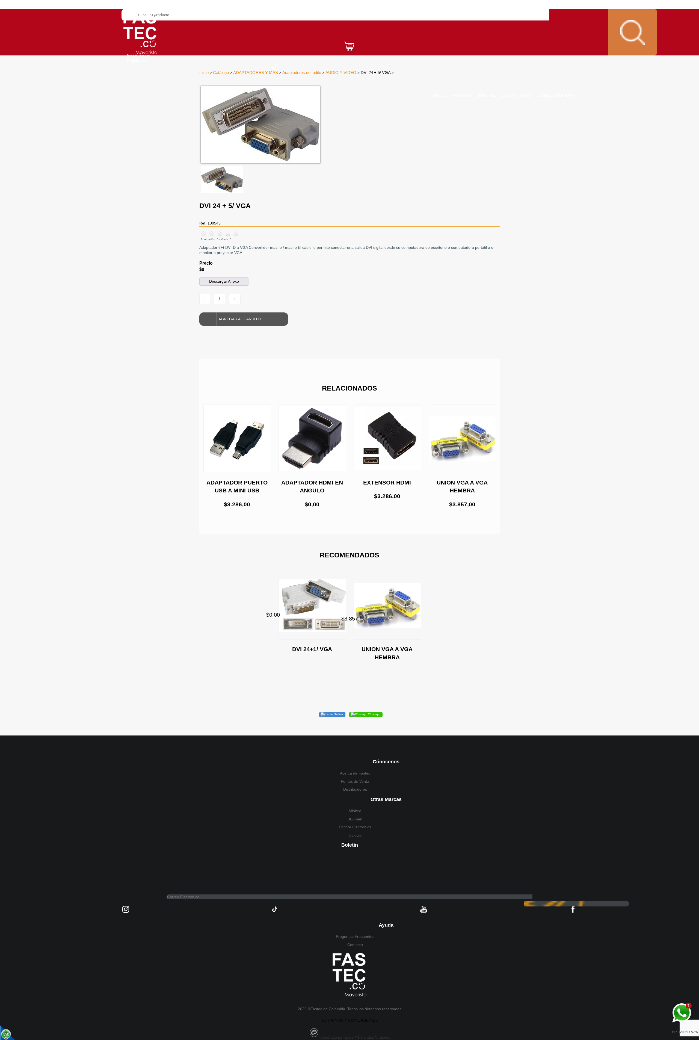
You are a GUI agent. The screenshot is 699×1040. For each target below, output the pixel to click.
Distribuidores (355, 789)
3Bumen (355, 819)
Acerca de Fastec (355, 773)
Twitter (338, 714)
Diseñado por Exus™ (339, 1037)
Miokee (355, 811)
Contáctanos (516, 95)
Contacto (355, 944)
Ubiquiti (355, 835)
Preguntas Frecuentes (355, 936)
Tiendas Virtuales (375, 1037)
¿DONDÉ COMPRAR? (555, 95)
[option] (315, 125)
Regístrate (136, 60)
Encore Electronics (355, 827)
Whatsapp (373, 714)
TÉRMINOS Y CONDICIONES (349, 1020)
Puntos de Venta (355, 781)
